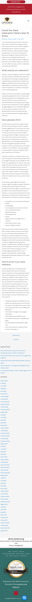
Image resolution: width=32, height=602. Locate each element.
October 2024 (4, 438)
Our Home (15, 551)
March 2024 (4, 457)
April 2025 (3, 422)
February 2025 (4, 428)
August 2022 (4, 504)
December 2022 (5, 496)
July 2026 (3, 383)
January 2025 (4, 430)
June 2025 (3, 417)
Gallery (28, 553)
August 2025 (4, 412)
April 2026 (3, 391)
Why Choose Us (20, 553)
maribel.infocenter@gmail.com (16, 7)
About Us (21, 551)
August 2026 (4, 380)
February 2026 (4, 396)
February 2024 (4, 459)
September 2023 (5, 472)
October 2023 (4, 470)
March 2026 (4, 393)
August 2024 (4, 443)
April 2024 (3, 454)
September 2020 (5, 528)
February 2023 (4, 491)
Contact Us (16, 555)
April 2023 (3, 486)
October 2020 (4, 525)
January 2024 (4, 462)
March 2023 (4, 488)
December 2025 (5, 401)
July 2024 (3, 446)
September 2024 (5, 441)
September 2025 (5, 409)
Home (9, 551)
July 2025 (3, 415)
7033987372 (18, 546)
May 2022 (3, 512)
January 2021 (4, 520)
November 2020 (5, 522)
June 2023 (3, 480)
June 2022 (3, 509)
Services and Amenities (8, 553)
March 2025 (4, 425)
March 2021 (4, 514)
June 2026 (3, 386)
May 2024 (3, 451)
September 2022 (5, 501)
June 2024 (3, 449)
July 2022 (3, 507)
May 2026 (3, 388)
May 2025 (3, 420)
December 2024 (5, 433)
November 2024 (5, 436)
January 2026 (4, 399)
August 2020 (4, 530)
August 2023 (4, 475)
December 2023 (5, 465)
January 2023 (4, 493)
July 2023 (3, 478)
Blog (10, 555)
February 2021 (4, 517)
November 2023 (5, 467)
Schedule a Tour (16, 2)
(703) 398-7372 (16, 12)
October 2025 (4, 407)
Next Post (16, 339)
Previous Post (16, 335)
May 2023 (3, 483)
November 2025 (5, 404)
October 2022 (4, 499)
